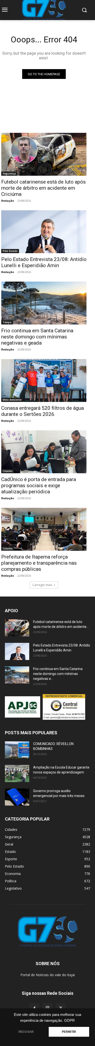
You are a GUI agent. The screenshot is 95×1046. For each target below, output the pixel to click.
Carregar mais (42, 585)
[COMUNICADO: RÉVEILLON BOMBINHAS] (17, 750)
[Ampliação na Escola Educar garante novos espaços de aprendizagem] (17, 773)
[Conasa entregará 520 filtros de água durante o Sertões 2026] (43, 380)
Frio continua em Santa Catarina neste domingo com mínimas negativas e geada (37, 337)
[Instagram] (47, 1008)
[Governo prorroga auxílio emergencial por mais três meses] (17, 797)
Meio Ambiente (12, 399)
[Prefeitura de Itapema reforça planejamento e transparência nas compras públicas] (43, 529)
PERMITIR (69, 1032)
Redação (7, 200)
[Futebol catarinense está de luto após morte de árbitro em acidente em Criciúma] (43, 154)
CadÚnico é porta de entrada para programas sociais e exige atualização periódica (38, 485)
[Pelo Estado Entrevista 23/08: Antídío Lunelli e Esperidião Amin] (43, 231)
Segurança (9, 173)
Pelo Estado (10, 251)
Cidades (8, 471)
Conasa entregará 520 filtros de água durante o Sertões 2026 (42, 411)
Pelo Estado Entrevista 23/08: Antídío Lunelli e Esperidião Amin (43, 262)
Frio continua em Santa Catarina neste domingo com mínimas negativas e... (58, 674)
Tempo (7, 322)
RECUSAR (26, 1032)
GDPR (69, 1020)
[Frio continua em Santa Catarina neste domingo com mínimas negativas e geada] (43, 303)
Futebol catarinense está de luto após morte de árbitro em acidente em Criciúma (43, 188)
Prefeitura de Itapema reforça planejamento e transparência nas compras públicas (39, 563)
